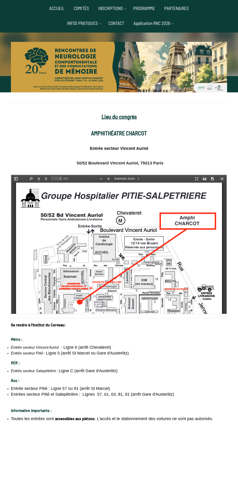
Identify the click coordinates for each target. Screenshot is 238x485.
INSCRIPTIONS (110, 8)
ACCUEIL (56, 8)
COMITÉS (81, 8)
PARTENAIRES (176, 8)
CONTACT (116, 23)
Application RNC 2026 (151, 23)
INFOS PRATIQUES (82, 23)
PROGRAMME (144, 8)
